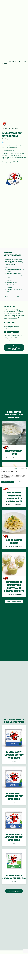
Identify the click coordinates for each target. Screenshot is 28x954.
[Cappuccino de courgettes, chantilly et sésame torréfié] (14, 574)
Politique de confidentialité (20, 468)
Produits (9, 62)
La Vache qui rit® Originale (14, 756)
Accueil (4, 62)
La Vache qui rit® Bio (14, 878)
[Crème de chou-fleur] (14, 440)
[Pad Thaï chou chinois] (14, 529)
